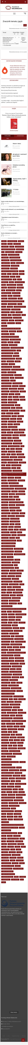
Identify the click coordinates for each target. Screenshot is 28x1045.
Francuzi (4, 402)
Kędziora (12, 494)
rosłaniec (10, 726)
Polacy (9, 647)
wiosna (3, 846)
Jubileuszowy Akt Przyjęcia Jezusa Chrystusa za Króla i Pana (12, 474)
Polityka (11, 649)
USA (20, 833)
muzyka (18, 576)
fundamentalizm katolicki (7, 405)
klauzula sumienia (20, 494)
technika (9, 792)
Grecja (16, 413)
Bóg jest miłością (10, 290)
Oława (3, 611)
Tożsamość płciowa (14, 805)
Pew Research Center (7, 630)
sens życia (13, 742)
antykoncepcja (15, 265)
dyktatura (16, 355)
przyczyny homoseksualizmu (8, 691)
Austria (21, 274)
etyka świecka (5, 380)
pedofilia (15, 625)
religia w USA (5, 715)
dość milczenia (5, 347)
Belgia (11, 282)
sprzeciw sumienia (6, 759)
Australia (15, 274)
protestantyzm (13, 680)
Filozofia (4, 399)
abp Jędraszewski (12, 241)
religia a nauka (22, 712)
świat (23, 775)
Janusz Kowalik (18, 459)
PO (12, 641)
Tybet (3, 816)
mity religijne (5, 570)
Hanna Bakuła (5, 418)
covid (12, 312)
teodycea (21, 792)
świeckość (4, 778)
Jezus (8, 465)
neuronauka (19, 589)
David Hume (11, 323)
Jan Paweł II (13, 457)
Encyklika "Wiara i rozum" (17, 369)
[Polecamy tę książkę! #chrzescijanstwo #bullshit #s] (14, 972)
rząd (10, 732)
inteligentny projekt (6, 443)
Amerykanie (4, 257)
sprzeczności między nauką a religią (10, 762)
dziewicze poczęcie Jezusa (8, 358)
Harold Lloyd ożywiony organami (9, 93)
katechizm (21, 491)
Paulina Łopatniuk (6, 625)
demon (19, 331)
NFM (3, 592)
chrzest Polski (5, 312)
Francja (22, 399)
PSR (15, 699)
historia (4, 424)
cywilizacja (4, 320)
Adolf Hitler (4, 246)
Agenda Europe (19, 246)
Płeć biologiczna (18, 639)
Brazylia (4, 295)
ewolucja (21, 388)
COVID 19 (19, 312)
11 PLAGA (15, 189)
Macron (12, 537)
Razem (20, 710)
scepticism (13, 737)
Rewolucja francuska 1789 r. (19, 721)
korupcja (12, 510)
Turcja (3, 813)
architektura (14, 268)
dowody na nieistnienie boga (8, 350)
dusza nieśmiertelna (6, 355)
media (3, 557)
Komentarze (20, 135)
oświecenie (11, 617)
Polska (3, 652)
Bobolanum (20, 287)
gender (17, 405)
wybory (12, 860)
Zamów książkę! (14, 130)
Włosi (23, 846)
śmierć (20, 745)
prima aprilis (15, 677)
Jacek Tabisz (20, 454)
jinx (18, 468)
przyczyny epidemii (16, 688)
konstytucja (4, 507)
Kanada (4, 480)
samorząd (19, 734)
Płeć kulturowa (5, 641)
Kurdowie (17, 527)
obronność (4, 603)
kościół (18, 510)
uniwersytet (5, 822)
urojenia (22, 827)
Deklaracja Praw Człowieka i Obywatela (11, 328)
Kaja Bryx (18, 477)
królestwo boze (20, 516)
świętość (12, 778)
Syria (13, 781)
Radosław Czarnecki (6, 707)
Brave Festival (16, 293)
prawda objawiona (17, 666)
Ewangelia (4, 388)
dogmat (4, 342)
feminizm (4, 396)
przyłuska (20, 691)
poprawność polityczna (7, 655)
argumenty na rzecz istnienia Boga (9, 271)
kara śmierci (5, 485)
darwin (3, 323)
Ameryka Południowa (13, 254)
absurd (10, 243)
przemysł (4, 685)
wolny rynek (5, 857)
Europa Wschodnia (6, 383)
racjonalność (5, 704)
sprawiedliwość (11, 756)
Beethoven (4, 282)
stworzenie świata (14, 770)
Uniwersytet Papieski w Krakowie (9, 827)
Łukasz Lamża (21, 535)
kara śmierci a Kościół (20, 488)
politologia (4, 649)
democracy (4, 331)
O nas (8, 1035)
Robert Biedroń (10, 723)
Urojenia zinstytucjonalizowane (9, 833)
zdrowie (17, 865)
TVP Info (10, 813)
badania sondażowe (6, 279)
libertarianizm (5, 532)
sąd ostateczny (5, 734)
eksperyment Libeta (6, 366)
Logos (19, 532)
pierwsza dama (18, 630)
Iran (3, 448)
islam (12, 448)
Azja (18, 276)
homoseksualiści (12, 427)
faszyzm (11, 394)
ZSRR (16, 876)
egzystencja (10, 361)
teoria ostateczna (20, 794)
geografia (19, 407)
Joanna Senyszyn (17, 470)
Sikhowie (4, 745)
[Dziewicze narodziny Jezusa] (6, 165)
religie (12, 715)
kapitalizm (4, 483)
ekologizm (4, 364)
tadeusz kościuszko (6, 789)
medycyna (10, 557)
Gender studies (5, 407)
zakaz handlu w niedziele (7, 865)
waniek (3, 838)
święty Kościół (5, 781)
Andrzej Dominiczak (14, 257)
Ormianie (4, 617)
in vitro (3, 438)
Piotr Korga (4, 633)
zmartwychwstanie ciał (7, 871)
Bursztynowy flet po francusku (9, 90)
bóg (3, 290)
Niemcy (9, 592)
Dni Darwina (5, 339)
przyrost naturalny (18, 696)
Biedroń (20, 284)
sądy (13, 734)
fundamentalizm (12, 402)
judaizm (4, 477)
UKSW (10, 819)
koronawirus (5, 510)
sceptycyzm (20, 737)
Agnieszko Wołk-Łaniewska (8, 249)
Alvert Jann (18, 252)
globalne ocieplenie (14, 410)
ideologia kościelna (19, 432)
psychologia (21, 699)
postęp (11, 658)
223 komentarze (17, 184)
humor (3, 432)
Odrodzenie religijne (6, 606)
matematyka (18, 551)
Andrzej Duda (5, 260)
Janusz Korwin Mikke (7, 459)
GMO (23, 410)
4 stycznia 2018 (17, 169)
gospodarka (9, 413)
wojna (12, 849)
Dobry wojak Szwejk (15, 339)
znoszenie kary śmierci (7, 876)
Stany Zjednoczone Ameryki (8, 767)
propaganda (4, 680)
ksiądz (12, 524)
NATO (21, 584)
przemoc (19, 682)
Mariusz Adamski (18, 548)
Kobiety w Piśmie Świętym (8, 499)
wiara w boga (10, 841)
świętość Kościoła (20, 778)
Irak (22, 446)
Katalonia (14, 491)
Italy (8, 454)
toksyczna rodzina (19, 800)
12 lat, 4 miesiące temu (23, 39)
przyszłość (4, 699)
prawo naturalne (17, 674)
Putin (3, 701)
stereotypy (4, 770)
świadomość (16, 775)
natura (3, 587)
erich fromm (18, 375)
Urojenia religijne (6, 830)
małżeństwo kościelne (7, 548)
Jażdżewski (22, 462)
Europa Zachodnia (17, 383)
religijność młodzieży (6, 718)
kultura (10, 527)
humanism (14, 429)
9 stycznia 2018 (17, 146)
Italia (3, 454)
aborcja (4, 241)
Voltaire (9, 835)
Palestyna (4, 619)
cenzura (4, 304)
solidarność (4, 751)
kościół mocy (15, 513)
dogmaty (10, 342)
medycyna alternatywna (7, 559)
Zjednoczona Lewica (6, 868)
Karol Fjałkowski (5, 491)
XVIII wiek (15, 863)
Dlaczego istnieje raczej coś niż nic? (10, 336)
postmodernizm (19, 658)
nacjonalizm (15, 578)
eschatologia (5, 377)
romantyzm (19, 723)
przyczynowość (5, 688)
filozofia (22, 396)
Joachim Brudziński (6, 470)
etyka (12, 377)
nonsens (13, 595)
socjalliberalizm (12, 748)
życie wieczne (15, 879)
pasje (15, 622)
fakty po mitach (14, 391)
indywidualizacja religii (7, 440)
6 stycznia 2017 (17, 158)
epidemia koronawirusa (7, 375)
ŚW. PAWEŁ (18, 773)
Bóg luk (18, 290)
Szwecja (18, 786)
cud (9, 315)
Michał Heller (16, 562)
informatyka (17, 440)
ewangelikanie (13, 388)
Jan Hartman (5, 457)
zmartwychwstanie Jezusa (8, 874)
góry (3, 413)
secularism (4, 740)
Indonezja (16, 438)
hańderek (21, 416)
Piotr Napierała (5, 636)
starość (19, 767)
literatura (13, 532)
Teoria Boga (11, 794)
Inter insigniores (17, 443)
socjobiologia (21, 748)
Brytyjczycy (16, 295)
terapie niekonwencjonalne (8, 797)
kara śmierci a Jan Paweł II (16, 485)
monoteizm (20, 570)
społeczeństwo (17, 753)
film (10, 396)
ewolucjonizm (5, 391)
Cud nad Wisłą (16, 315)
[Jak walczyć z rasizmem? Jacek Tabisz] (6, 154)
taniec (21, 789)
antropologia (20, 263)
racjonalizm (18, 701)
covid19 (4, 315)
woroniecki (13, 857)
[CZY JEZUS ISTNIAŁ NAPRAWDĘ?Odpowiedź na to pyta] (14, 957)
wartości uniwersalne (13, 838)
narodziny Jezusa (14, 584)
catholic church (12, 298)
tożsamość (4, 805)
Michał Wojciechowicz (7, 565)
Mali (18, 537)
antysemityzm (5, 268)
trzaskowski (18, 811)
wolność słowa (16, 854)
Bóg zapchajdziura (6, 293)
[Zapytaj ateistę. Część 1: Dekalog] (6, 178)
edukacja (19, 358)
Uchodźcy (10, 816)
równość (16, 726)
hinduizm (20, 421)
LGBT (16, 529)
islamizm (4, 451)
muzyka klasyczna (6, 578)
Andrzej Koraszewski (15, 260)
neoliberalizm (11, 589)
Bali (14, 279)
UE (15, 816)
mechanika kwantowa (19, 554)
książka (17, 524)
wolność (19, 852)
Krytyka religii (7, 45)
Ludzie (14, 535)
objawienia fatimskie (14, 600)
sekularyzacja (5, 742)
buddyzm (4, 298)
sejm (11, 740)
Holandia (4, 427)
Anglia (13, 263)
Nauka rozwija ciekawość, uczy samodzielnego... (12, 201)
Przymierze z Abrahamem (7, 693)
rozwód (4, 729)
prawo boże (4, 671)
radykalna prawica (6, 710)
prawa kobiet (5, 663)
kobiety (16, 496)
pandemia (12, 619)
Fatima (17, 394)
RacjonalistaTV (6, 1028)
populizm (17, 655)
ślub (15, 745)
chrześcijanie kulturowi (20, 306)
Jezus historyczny (16, 465)
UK (20, 816)
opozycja (4, 614)
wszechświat (5, 860)
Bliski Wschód (12, 287)
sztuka (3, 786)
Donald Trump (13, 345)
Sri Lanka (22, 762)
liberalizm (22, 529)
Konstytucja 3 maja (14, 507)
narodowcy (4, 584)
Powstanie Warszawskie (7, 660)
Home (4, 1035)
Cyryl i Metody (17, 317)
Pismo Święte (19, 636)
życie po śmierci (5, 879)
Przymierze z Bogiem (7, 696)
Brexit (10, 295)
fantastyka (4, 394)
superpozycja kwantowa (7, 773)
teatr (3, 792)
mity (17, 567)
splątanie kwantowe (6, 753)
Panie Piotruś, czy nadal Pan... (8, 225)
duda (19, 350)
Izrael (13, 454)
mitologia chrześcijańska (7, 567)
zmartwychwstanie (18, 868)
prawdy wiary (5, 669)
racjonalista (10, 701)
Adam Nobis (17, 243)
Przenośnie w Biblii (13, 685)
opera (9, 611)
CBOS (20, 298)
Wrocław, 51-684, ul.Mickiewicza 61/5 (11, 1021)
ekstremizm (16, 366)
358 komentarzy (17, 147)
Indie (9, 438)
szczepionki (4, 783)
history (10, 424)
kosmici (22, 513)
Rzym (15, 732)
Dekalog (4, 325)
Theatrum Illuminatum (7, 800)
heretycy (4, 421)
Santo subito (5, 737)
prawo (18, 669)
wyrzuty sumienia (6, 863)
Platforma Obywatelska (7, 639)
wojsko (18, 849)
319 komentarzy (17, 160)
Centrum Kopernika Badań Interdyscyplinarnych (12, 301)
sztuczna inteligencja (20, 783)
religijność (19, 715)
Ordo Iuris (11, 614)
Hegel (19, 418)
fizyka (10, 399)
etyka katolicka (19, 377)
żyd (22, 879)
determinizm (5, 334)
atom (9, 274)
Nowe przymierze (6, 598)
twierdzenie (17, 813)
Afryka (11, 246)
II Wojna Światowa (6, 435)
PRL (22, 677)
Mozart (4, 576)
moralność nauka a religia (15, 573)
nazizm (3, 589)
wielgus (4, 844)
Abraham (21, 241)
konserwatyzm (20, 505)
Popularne (8, 135)
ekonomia (12, 364)
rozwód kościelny (12, 729)
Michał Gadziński (6, 562)
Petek (22, 628)
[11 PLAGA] (6, 189)
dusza (16, 353)
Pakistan (19, 617)
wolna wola (12, 852)
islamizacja (19, 448)
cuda (24, 315)
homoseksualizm (5, 429)
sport (3, 756)
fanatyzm (23, 391)
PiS (12, 636)
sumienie (23, 770)
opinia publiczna (17, 611)
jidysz (14, 468)
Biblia (3, 284)
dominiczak (4, 345)
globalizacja (4, 410)
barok (19, 279)
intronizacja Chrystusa (14, 446)
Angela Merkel (5, 263)
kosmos (4, 516)
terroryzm (19, 797)
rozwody (21, 729)
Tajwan (15, 789)
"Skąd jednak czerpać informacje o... (10, 217)
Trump (13, 808)
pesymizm (16, 628)
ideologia (10, 432)
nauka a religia (17, 587)
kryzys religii (5, 521)
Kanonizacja (21, 480)
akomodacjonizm (9, 252)
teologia (4, 794)
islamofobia (11, 451)
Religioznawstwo (18, 718)
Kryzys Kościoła (14, 518)
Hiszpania (17, 424)
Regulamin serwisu (15, 1035)
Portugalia (4, 658)
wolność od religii (6, 854)
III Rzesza (15, 435)
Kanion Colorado (12, 480)
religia (3, 712)
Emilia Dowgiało (5, 369)
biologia (4, 287)
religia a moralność (12, 712)
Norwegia (20, 595)
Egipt (3, 361)
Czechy (11, 320)
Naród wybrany (17, 581)
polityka (18, 649)
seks (23, 740)
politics (22, 647)
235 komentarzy (17, 171)
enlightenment (12, 372)
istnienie (19, 451)
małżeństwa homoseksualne (8, 543)
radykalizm (16, 707)
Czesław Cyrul (19, 320)
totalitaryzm (22, 803)
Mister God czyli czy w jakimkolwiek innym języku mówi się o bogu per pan (8, 39)
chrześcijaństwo (5, 309)
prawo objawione (6, 677)
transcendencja (5, 808)
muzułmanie (11, 576)
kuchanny (4, 527)
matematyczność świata (7, 551)
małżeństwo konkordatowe (8, 546)
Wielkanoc (20, 844)
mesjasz (17, 559)
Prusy (13, 682)
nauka (9, 587)
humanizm (22, 429)
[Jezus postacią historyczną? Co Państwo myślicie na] (14, 1002)
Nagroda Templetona (7, 581)
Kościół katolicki (5, 513)
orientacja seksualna (20, 614)
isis (7, 448)
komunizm (4, 505)
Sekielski (17, 740)
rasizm (14, 710)
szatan (18, 781)
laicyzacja (4, 529)
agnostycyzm (20, 249)
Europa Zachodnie (6, 386)
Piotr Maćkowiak (14, 633)
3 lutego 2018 (16, 182)
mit (15, 565)
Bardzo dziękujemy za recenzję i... (9, 233)
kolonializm (4, 502)
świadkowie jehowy (6, 775)
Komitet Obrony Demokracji (16, 502)
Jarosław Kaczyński (13, 462)
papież (18, 619)
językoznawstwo (6, 468)
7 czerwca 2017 (17, 191)
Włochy (17, 846)
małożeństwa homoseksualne (8, 540)
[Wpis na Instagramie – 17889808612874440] (14, 942)
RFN (3, 723)
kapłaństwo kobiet (14, 483)
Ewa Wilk (22, 386)
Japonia (4, 462)
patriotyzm (22, 622)
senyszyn (20, 742)
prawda (22, 663)
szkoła (11, 783)
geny (13, 407)
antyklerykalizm (5, 265)
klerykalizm (4, 496)
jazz (3, 465)
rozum (22, 726)
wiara (3, 841)
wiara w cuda (19, 841)
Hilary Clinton (12, 421)
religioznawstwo (6, 721)
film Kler (15, 396)
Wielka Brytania (12, 844)
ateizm (3, 274)
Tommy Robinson (13, 803)
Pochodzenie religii (20, 641)
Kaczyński (11, 477)
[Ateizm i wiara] (6, 143)
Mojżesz (13, 570)
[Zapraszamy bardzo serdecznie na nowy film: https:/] (14, 987)
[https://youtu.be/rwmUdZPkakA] (14, 926)
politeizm (16, 647)
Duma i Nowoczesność (7, 353)
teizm (15, 792)
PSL (11, 699)
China (20, 304)
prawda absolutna (6, 666)
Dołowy (17, 342)
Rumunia (4, 732)
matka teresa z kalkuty (7, 554)
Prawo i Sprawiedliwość (15, 671)
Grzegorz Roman (6, 416)
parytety (4, 622)
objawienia (4, 600)
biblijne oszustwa (11, 284)
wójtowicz (4, 852)
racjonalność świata (15, 704)
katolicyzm (4, 494)
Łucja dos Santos (6, 535)
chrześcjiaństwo (15, 309)
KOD (18, 499)
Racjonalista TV (5, 1039)
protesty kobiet (5, 682)
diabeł (12, 334)
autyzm (12, 276)
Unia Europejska (18, 819)
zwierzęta (22, 876)
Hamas (14, 416)
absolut (4, 243)
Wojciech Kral (5, 849)
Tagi (7, 138)
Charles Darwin (12, 304)
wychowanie (19, 860)
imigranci (22, 435)
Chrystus (10, 306)
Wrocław (20, 857)
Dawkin (18, 323)
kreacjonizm (11, 516)
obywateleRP (13, 603)
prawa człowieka (19, 660)
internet (4, 446)
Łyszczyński (4, 537)
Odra (20, 603)
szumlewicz (10, 786)
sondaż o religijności (14, 751)
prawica (12, 669)
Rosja (3, 726)
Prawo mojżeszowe (6, 674)
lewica (10, 529)
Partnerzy (24, 1035)
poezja (3, 647)
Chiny (3, 306)
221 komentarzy (17, 193)
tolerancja (4, 803)
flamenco (16, 399)
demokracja (12, 331)
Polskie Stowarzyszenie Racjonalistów (16, 652)
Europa (12, 380)
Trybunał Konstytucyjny (7, 811)
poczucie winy (5, 644)
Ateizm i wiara (17, 143)
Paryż (10, 622)
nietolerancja (5, 595)
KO (11, 496)
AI (2, 252)
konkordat (12, 505)
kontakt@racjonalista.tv (7, 1026)
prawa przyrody (14, 663)
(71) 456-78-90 (6, 1024)
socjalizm (4, 748)
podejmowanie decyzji (16, 644)
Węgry (22, 838)
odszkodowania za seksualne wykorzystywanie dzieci (13, 608)
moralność (4, 573)
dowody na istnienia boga (17, 347)
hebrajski (13, 418)
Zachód (21, 863)
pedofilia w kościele (6, 628)
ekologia (17, 361)
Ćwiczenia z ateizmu (6, 317)
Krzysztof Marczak (15, 521)
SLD (10, 745)
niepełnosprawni (17, 592)
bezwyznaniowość (20, 282)
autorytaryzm (5, 276)
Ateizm (21, 271)
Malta (19, 540)
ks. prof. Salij (5, 524)
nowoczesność (16, 598)
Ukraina (4, 819)
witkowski (10, 846)
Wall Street (16, 835)
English (4, 372)
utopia (3, 835)
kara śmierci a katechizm (7, 488)
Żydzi (3, 882)
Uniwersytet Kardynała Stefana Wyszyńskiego (12, 824)
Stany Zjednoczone (6, 764)
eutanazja (15, 386)
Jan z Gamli (21, 457)
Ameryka (4, 254)
